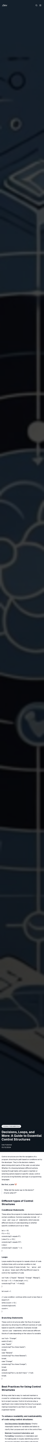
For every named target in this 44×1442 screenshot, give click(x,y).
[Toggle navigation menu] (40, 5)
